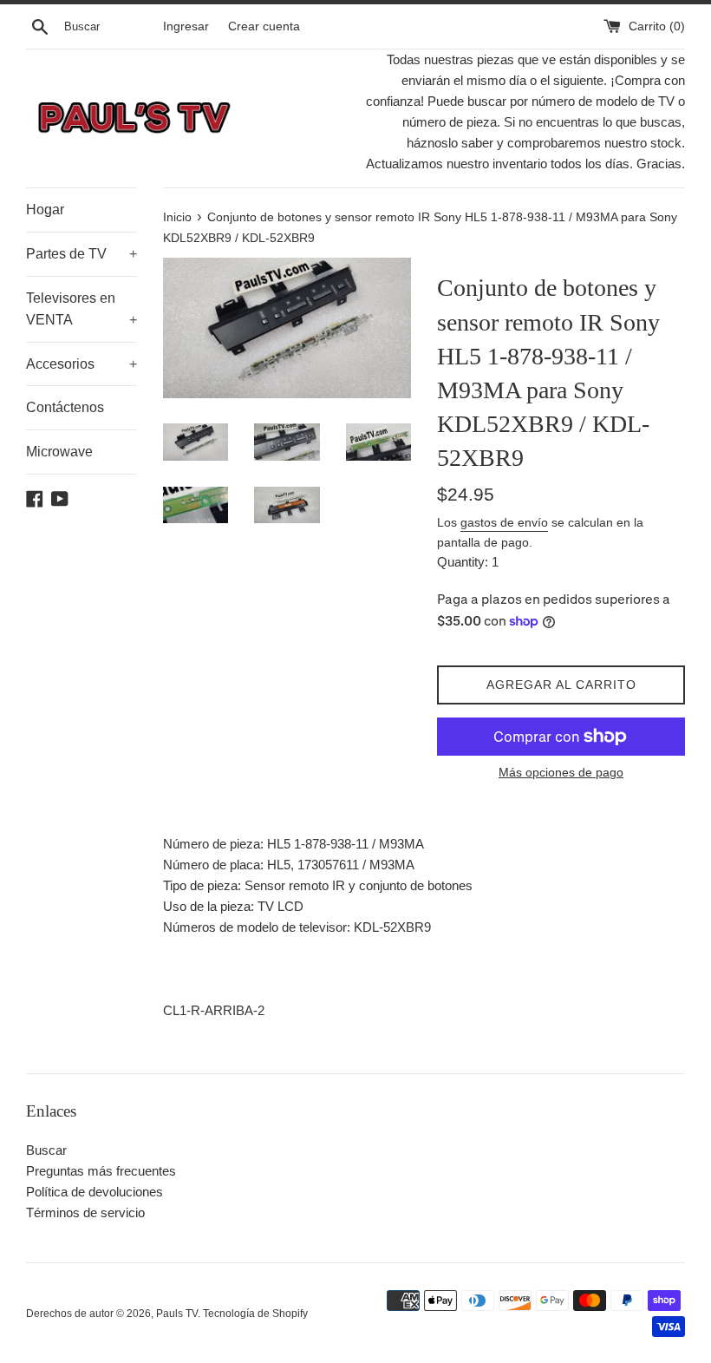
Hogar (45, 209)
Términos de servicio (85, 1212)
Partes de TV (81, 253)
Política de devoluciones (94, 1191)
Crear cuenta (264, 26)
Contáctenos (65, 407)
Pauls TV (177, 1313)
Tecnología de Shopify (255, 1313)
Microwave (59, 451)
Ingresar (186, 26)
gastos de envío (504, 522)
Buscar (46, 1150)
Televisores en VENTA (81, 309)
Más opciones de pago (561, 772)
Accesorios (81, 364)
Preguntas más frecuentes (101, 1170)
